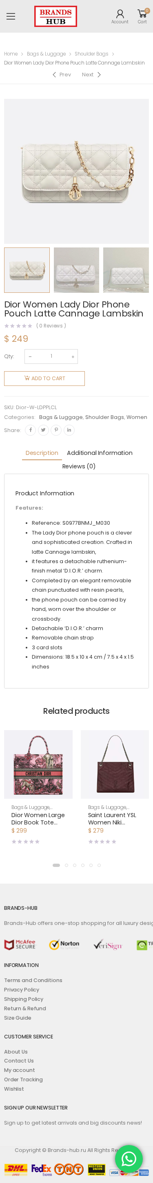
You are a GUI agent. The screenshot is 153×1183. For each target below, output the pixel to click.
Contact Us (19, 1060)
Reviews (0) (79, 466)
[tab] (42, 453)
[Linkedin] (69, 430)
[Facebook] (30, 430)
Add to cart (48, 378)
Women (136, 417)
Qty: (9, 356)
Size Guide (17, 1017)
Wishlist (14, 1088)
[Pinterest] (56, 430)
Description (42, 453)
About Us (16, 1051)
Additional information (100, 453)
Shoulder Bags (92, 54)
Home (11, 54)
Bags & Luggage (46, 54)
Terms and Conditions (33, 980)
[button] (38, 791)
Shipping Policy (23, 999)
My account (19, 1070)
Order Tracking (23, 1079)
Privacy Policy (21, 989)
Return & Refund (25, 1008)
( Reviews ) (51, 326)
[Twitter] (43, 430)
